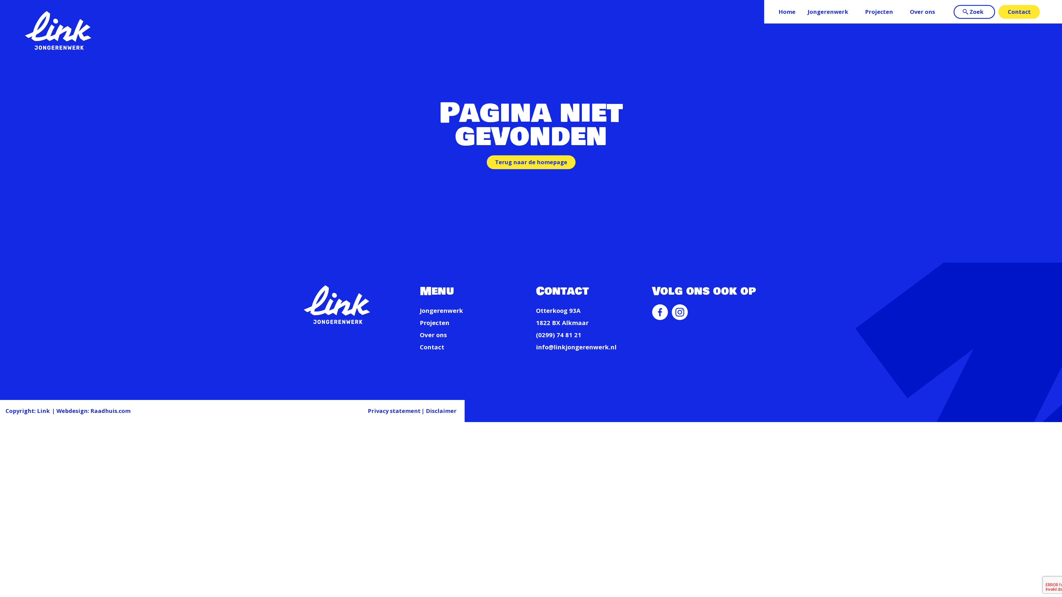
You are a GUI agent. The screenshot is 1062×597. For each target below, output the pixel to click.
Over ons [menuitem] (922, 11)
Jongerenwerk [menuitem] (828, 11)
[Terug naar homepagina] (58, 30)
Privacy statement (394, 411)
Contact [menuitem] (1019, 11)
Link (43, 411)
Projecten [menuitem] (879, 11)
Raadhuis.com (110, 411)
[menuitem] (660, 317)
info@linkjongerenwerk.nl (576, 347)
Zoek (976, 11)
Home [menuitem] (787, 11)
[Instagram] (680, 317)
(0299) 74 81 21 (558, 335)
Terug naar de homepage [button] (531, 162)
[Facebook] (660, 317)
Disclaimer (441, 411)
